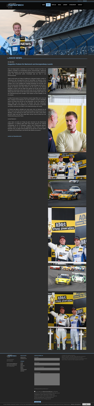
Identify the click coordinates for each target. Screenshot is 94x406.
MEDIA (22, 367)
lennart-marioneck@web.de (12, 363)
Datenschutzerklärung (47, 391)
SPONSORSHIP (24, 369)
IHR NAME (36, 357)
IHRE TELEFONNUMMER (39, 367)
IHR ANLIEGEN (37, 372)
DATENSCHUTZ (24, 358)
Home (43, 4)
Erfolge (54, 4)
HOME (22, 363)
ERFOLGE (22, 365)
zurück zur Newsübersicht (14, 136)
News (48, 4)
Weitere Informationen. (76, 404)
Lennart (65, 4)
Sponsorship (72, 4)
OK (86, 404)
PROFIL (22, 368)
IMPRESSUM (23, 357)
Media (59, 4)
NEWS (22, 364)
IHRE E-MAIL (37, 362)
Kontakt (80, 4)
